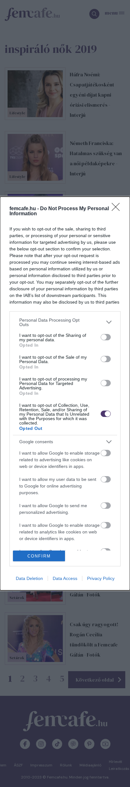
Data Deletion (29, 578)
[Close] (118, 209)
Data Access (65, 578)
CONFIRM (39, 556)
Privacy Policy (101, 578)
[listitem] (65, 322)
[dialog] (65, 394)
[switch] (106, 337)
